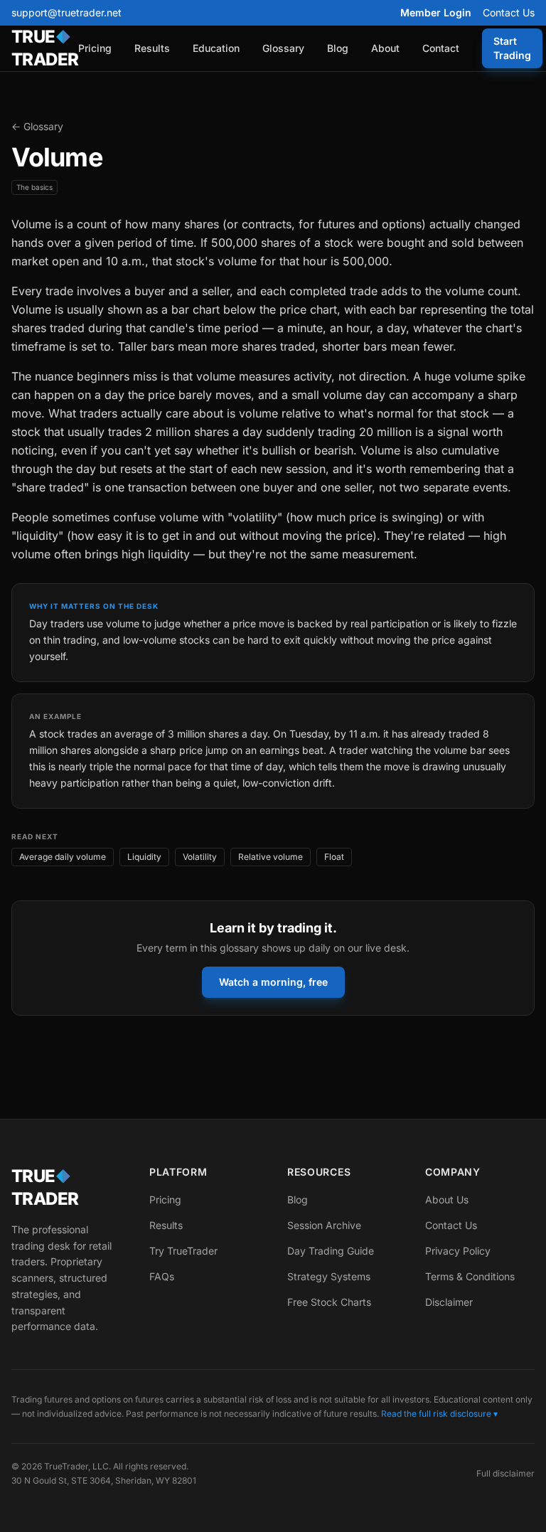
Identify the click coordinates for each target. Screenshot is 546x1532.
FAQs (161, 1276)
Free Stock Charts (329, 1302)
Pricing (95, 48)
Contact (440, 48)
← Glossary (37, 126)
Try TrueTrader (183, 1251)
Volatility (200, 856)
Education (216, 48)
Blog (337, 48)
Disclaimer (449, 1302)
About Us (447, 1199)
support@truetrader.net (66, 12)
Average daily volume (62, 856)
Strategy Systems (328, 1276)
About (385, 48)
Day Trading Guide (330, 1251)
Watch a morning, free (273, 982)
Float (334, 856)
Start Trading (512, 48)
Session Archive (324, 1225)
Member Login (435, 12)
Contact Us (509, 12)
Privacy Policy (458, 1251)
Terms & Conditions (470, 1276)
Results (152, 48)
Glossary (283, 48)
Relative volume (270, 856)
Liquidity (144, 856)
